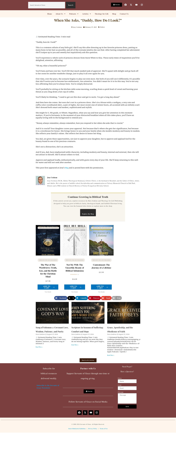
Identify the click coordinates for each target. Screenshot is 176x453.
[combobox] (46, 5)
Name (120, 378)
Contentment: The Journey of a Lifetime (101, 266)
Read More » (39, 347)
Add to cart (49, 287)
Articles (85, 14)
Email (119, 385)
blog (67, 168)
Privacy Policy (92, 428)
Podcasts (72, 14)
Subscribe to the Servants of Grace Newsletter (48, 386)
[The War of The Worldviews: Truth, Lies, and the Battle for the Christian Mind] (48, 240)
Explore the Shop (88, 214)
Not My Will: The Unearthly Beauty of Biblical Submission (74, 267)
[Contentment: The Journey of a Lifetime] (101, 240)
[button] (60, 298)
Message (120, 392)
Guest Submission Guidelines (77, 428)
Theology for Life (102, 14)
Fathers (102, 27)
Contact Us (124, 14)
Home (49, 14)
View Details (48, 292)
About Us (59, 14)
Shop (114, 14)
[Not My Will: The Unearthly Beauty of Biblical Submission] (74, 240)
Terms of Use (104, 428)
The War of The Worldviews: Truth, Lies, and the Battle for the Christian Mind (48, 270)
